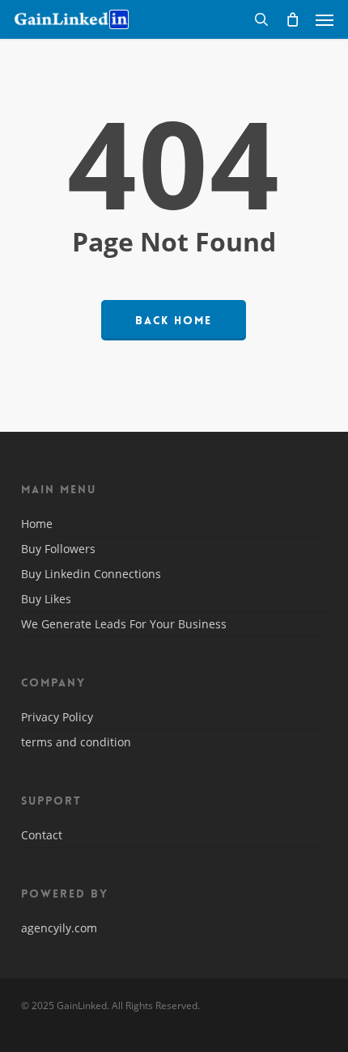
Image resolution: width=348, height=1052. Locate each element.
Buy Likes (46, 598)
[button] (324, 19)
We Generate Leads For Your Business (124, 624)
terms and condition (76, 742)
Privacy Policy (57, 718)
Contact (41, 836)
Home (37, 524)
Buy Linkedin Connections (91, 573)
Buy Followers (58, 548)
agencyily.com (59, 928)
